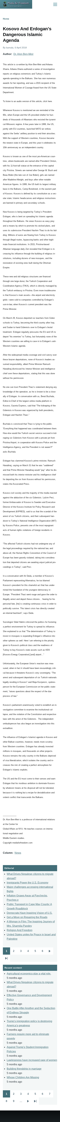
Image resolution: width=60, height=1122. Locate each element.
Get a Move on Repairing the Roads (27, 917)
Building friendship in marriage (24, 1068)
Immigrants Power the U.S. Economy (27, 882)
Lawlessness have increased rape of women (32, 1060)
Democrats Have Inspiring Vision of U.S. (29, 913)
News (18, 852)
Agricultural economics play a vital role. (29, 973)
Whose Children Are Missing (23, 1077)
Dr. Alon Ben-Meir (23, 54)
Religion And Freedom (19, 930)
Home (6, 18)
